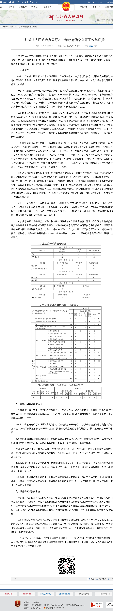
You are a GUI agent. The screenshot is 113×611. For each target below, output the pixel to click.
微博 (13, 2)
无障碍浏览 (109, 2)
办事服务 (47, 7)
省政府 (11, 7)
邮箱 (4, 2)
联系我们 (27, 602)
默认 (91, 46)
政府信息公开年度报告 (29, 27)
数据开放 (96, 7)
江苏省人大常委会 (46, 594)
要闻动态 (23, 7)
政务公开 (35, 7)
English (100, 2)
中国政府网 (8, 594)
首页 (2, 7)
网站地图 (36, 602)
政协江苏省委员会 (64, 594)
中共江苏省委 (27, 594)
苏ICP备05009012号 (57, 605)
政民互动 (84, 7)
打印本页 (102, 579)
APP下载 (23, 2)
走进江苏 (109, 7)
